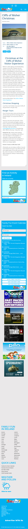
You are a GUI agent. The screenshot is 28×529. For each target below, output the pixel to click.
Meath (15, 441)
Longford (16, 435)
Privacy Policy (4, 512)
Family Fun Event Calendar (7, 466)
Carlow (3, 435)
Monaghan (17, 443)
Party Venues (4, 471)
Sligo (15, 448)
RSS (2, 516)
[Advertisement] (14, 405)
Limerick (16, 434)
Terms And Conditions (7, 510)
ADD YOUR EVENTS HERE (14, 282)
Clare (2, 439)
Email (4, 51)
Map (9, 51)
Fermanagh (4, 450)
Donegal (3, 444)
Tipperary (16, 450)
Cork (2, 441)
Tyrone (16, 451)
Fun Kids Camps (5, 469)
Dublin (3, 448)
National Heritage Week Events (11, 253)
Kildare (3, 455)
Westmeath (17, 455)
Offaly (15, 444)
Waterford (16, 453)
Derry (2, 443)
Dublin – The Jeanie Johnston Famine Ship (14, 248)
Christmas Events (6, 21)
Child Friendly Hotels (6, 473)
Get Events (6, 238)
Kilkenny (3, 457)
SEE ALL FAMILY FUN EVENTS (14, 279)
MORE (6, 244)
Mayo (15, 439)
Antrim (3, 432)
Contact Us (4, 506)
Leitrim (16, 432)
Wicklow (16, 458)
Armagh (3, 434)
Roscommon (17, 446)
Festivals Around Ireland (7, 468)
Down (2, 446)
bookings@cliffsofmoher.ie (9, 128)
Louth (15, 437)
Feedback (3, 508)
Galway (3, 451)
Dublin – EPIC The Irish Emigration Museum (14, 243)
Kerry (2, 453)
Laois (2, 458)
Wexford (16, 457)
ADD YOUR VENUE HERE (14, 284)
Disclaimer (4, 511)
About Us (3, 507)
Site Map (3, 515)
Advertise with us (5, 513)
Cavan (2, 437)
